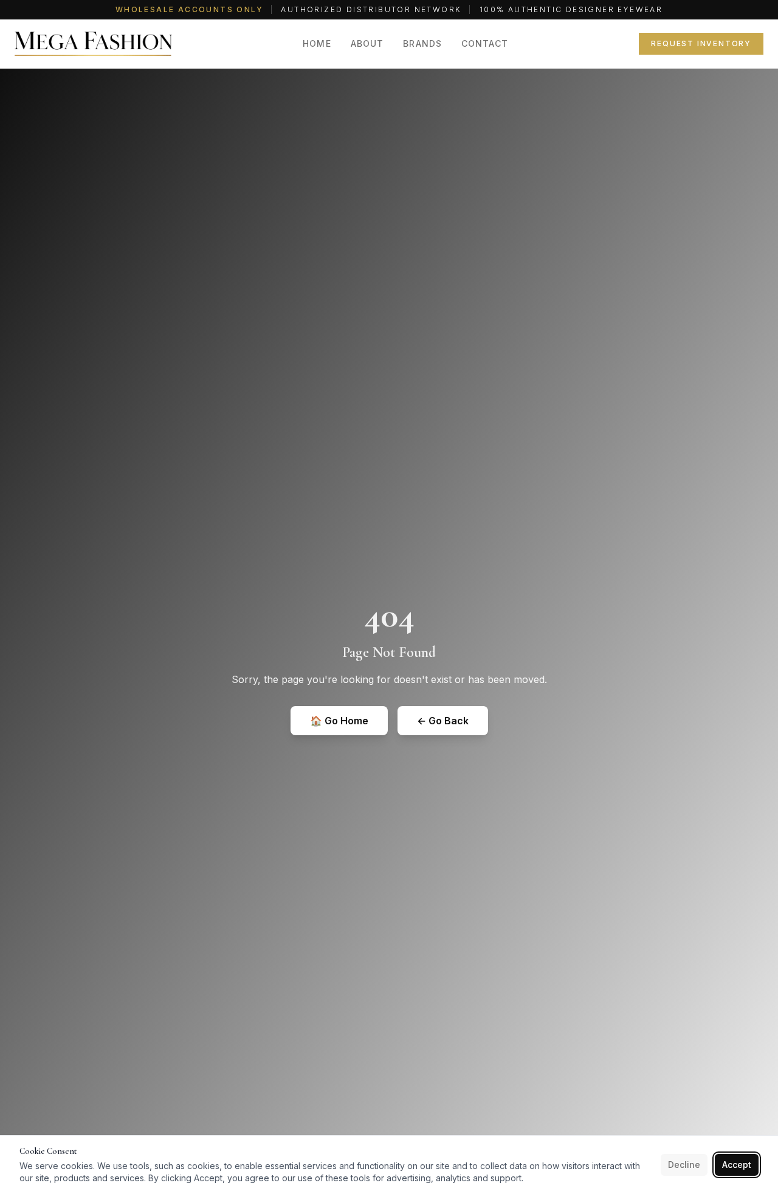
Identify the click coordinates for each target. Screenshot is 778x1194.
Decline (684, 1164)
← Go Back (443, 721)
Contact (484, 43)
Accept (736, 1164)
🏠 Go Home (339, 721)
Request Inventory (701, 43)
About (367, 43)
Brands (422, 43)
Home (317, 43)
